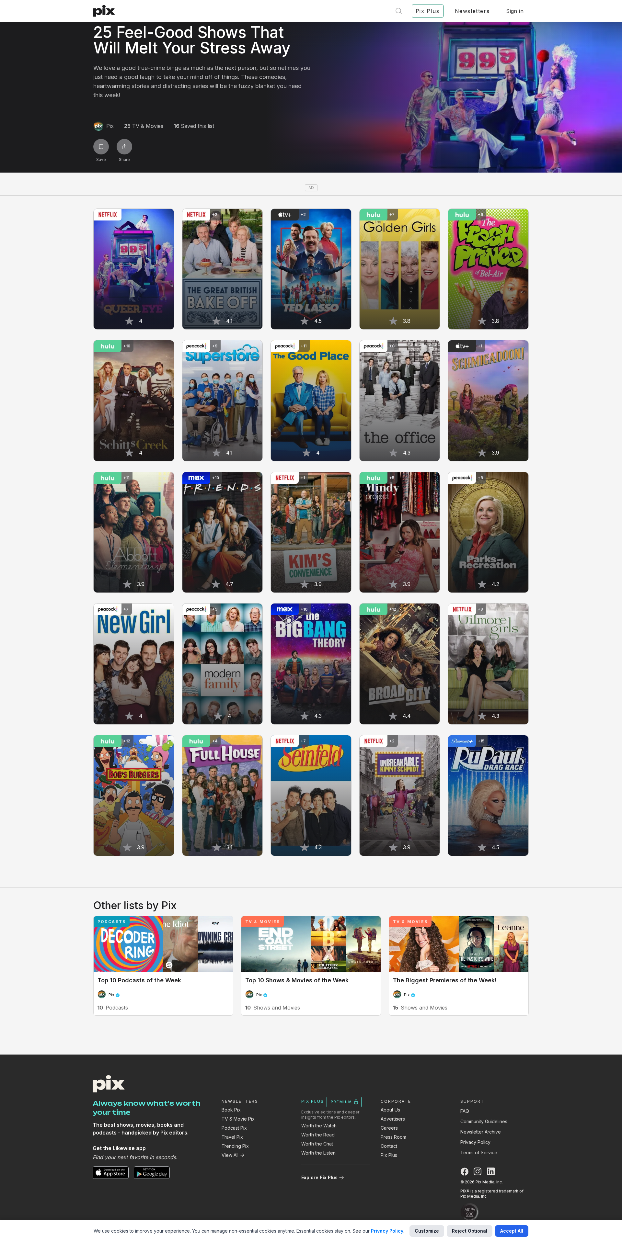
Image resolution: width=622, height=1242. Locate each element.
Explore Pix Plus (319, 1177)
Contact (389, 1146)
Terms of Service (478, 1152)
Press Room (393, 1137)
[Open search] (399, 11)
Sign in (515, 11)
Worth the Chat (317, 1143)
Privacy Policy (475, 1142)
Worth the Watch (319, 1125)
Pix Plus (389, 1155)
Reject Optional (469, 1231)
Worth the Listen (318, 1153)
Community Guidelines (483, 1121)
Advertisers (393, 1119)
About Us (390, 1109)
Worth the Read (318, 1134)
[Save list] (101, 146)
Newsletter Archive (480, 1132)
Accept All (511, 1231)
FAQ (464, 1111)
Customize (427, 1231)
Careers (389, 1128)
